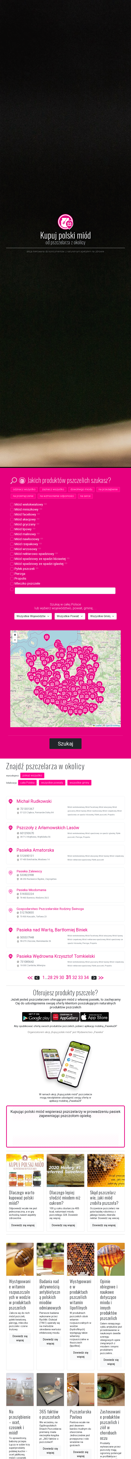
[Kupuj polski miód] (65, 221)
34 (86, 977)
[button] (43, 673)
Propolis (19, 578)
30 (61, 977)
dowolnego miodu (81, 489)
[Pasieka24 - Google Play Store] (36, 1017)
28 (50, 977)
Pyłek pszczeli (26, 569)
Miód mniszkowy (27, 509)
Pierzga (19, 574)
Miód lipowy (24, 529)
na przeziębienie (108, 489)
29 (56, 977)
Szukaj (65, 743)
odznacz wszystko (24, 489)
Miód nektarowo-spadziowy (35, 554)
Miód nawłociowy (28, 539)
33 (80, 977)
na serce (85, 496)
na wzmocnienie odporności (57, 496)
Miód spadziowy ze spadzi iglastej (40, 564)
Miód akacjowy (26, 519)
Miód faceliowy (26, 514)
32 (74, 977)
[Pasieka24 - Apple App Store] (94, 1017)
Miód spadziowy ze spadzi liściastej (41, 559)
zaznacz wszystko (53, 489)
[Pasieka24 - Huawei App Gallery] (65, 1017)
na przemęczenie (23, 496)
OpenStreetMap (112, 725)
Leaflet (98, 725)
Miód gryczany (26, 524)
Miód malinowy (26, 534)
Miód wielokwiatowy (30, 504)
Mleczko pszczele (26, 583)
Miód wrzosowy (27, 549)
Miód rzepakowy (27, 544)
